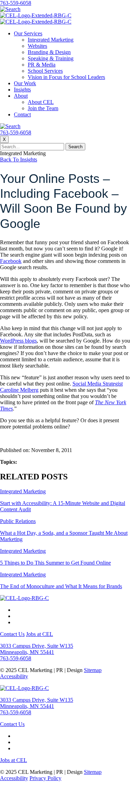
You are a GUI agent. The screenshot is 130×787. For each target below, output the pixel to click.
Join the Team (43, 108)
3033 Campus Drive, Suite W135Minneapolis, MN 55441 (36, 649)
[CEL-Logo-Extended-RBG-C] (35, 15)
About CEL (41, 102)
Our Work (25, 83)
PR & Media (41, 65)
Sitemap (93, 670)
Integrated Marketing (50, 40)
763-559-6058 (15, 3)
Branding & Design (49, 52)
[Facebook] (16, 610)
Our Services (28, 33)
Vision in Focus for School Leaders (66, 77)
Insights (22, 89)
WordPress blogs (18, 341)
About (21, 96)
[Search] (10, 9)
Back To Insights (18, 159)
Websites (37, 46)
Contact (22, 114)
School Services (45, 71)
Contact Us (12, 634)
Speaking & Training (50, 58)
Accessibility (14, 676)
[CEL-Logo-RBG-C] (24, 598)
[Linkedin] (16, 622)
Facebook (10, 261)
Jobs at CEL (39, 634)
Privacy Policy (45, 778)
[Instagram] (16, 616)
